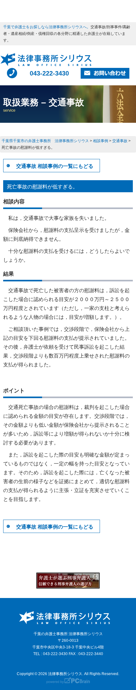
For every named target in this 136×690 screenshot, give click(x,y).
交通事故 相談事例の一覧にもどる (54, 166)
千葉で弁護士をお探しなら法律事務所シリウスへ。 (46, 27)
